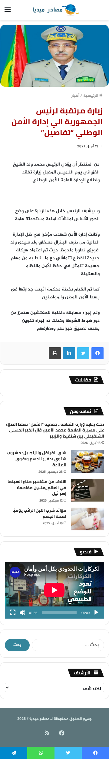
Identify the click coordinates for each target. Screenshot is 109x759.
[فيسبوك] (97, 353)
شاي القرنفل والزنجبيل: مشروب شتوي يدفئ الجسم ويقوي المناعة (36, 458)
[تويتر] (83, 353)
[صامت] (22, 613)
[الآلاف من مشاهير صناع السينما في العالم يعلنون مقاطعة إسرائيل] (87, 490)
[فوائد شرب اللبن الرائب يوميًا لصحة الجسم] (87, 519)
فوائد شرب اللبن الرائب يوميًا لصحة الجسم (39, 513)
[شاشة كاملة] (13, 613)
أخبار (75, 95)
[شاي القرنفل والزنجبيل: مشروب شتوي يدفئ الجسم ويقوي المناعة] (87, 461)
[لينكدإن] (69, 353)
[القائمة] (8, 12)
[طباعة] (55, 353)
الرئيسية (91, 95)
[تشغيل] (96, 613)
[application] (54, 590)
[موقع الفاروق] (54, 10)
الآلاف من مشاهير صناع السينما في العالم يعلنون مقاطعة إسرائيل (37, 487)
